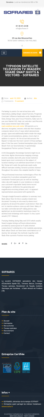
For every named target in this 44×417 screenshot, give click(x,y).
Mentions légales (16, 416)
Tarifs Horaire (29, 416)
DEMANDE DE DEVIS (30, 53)
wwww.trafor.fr (7, 406)
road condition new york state (13, 126)
